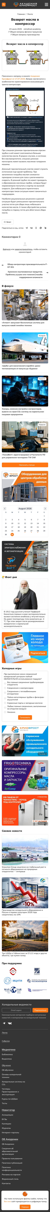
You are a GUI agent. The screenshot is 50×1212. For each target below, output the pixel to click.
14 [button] (38, 523)
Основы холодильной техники (11, 1075)
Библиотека (7, 1054)
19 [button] (25, 527)
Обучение (6, 1065)
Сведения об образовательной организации (10, 1151)
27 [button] (31, 531)
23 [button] (6, 531)
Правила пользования (12, 1158)
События (6, 1041)
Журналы (6, 1128)
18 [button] (19, 527)
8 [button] (44, 520)
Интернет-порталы (10, 1132)
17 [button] (12, 527)
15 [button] (44, 523)
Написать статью (27, 465)
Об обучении (7, 1070)
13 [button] (31, 523)
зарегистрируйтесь (23, 249)
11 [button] (19, 523)
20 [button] (31, 527)
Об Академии (8, 1144)
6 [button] (31, 520)
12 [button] (25, 523)
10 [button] (12, 523)
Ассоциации (7, 1115)
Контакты (6, 1183)
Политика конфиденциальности (12, 1168)
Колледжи (6, 1123)
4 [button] (18, 520)
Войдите (7, 249)
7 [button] (37, 520)
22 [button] (44, 527)
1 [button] (44, 516)
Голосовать (25, 717)
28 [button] (38, 531)
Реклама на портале (11, 1174)
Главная (21, 14)
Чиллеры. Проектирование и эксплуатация (10, 1092)
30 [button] (6, 534)
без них (7, 1201)
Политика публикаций (12, 1163)
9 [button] (5, 523)
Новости (42, 292)
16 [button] (6, 527)
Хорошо (25, 1207)
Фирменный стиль (10, 1179)
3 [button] (12, 520)
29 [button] (44, 531)
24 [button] (12, 531)
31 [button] (12, 534)
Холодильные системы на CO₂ (13, 1083)
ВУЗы (4, 1119)
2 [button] (5, 520)
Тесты (4, 1103)
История (42, 336)
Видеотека (7, 1059)
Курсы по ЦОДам (10, 1099)
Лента (30, 14)
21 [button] (38, 527)
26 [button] (25, 531)
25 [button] (19, 531)
